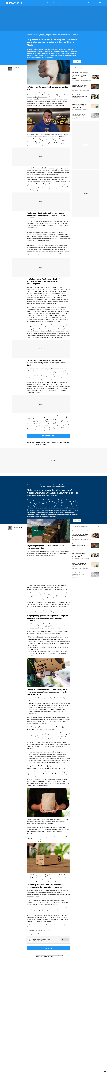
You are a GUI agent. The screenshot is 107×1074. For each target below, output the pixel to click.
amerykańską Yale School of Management (51, 141)
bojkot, (43, 442)
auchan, (38, 442)
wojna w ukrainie (41, 444)
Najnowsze (75, 72)
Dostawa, (43, 955)
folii (59, 900)
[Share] (98, 68)
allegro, (38, 955)
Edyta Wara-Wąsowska (86, 80)
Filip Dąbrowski (84, 109)
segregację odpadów (46, 711)
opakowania (47, 829)
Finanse (61, 2)
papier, (61, 955)
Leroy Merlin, (56, 442)
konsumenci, (48, 442)
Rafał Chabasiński (84, 90)
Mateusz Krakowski (85, 100)
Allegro (47, 626)
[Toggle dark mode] (21, 2)
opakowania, (50, 955)
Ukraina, (66, 442)
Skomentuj (78, 67)
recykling (53, 956)
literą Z (60, 317)
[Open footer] (105, 1072)
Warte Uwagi (84, 72)
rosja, (62, 442)
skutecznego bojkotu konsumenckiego (37, 97)
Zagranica (76, 61)
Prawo (49, 2)
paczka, (56, 955)
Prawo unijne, (40, 956)
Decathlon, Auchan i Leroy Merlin (42, 386)
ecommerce (77, 520)
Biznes (55, 2)
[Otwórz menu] (99, 2)
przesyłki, (47, 956)
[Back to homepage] (12, 3)
